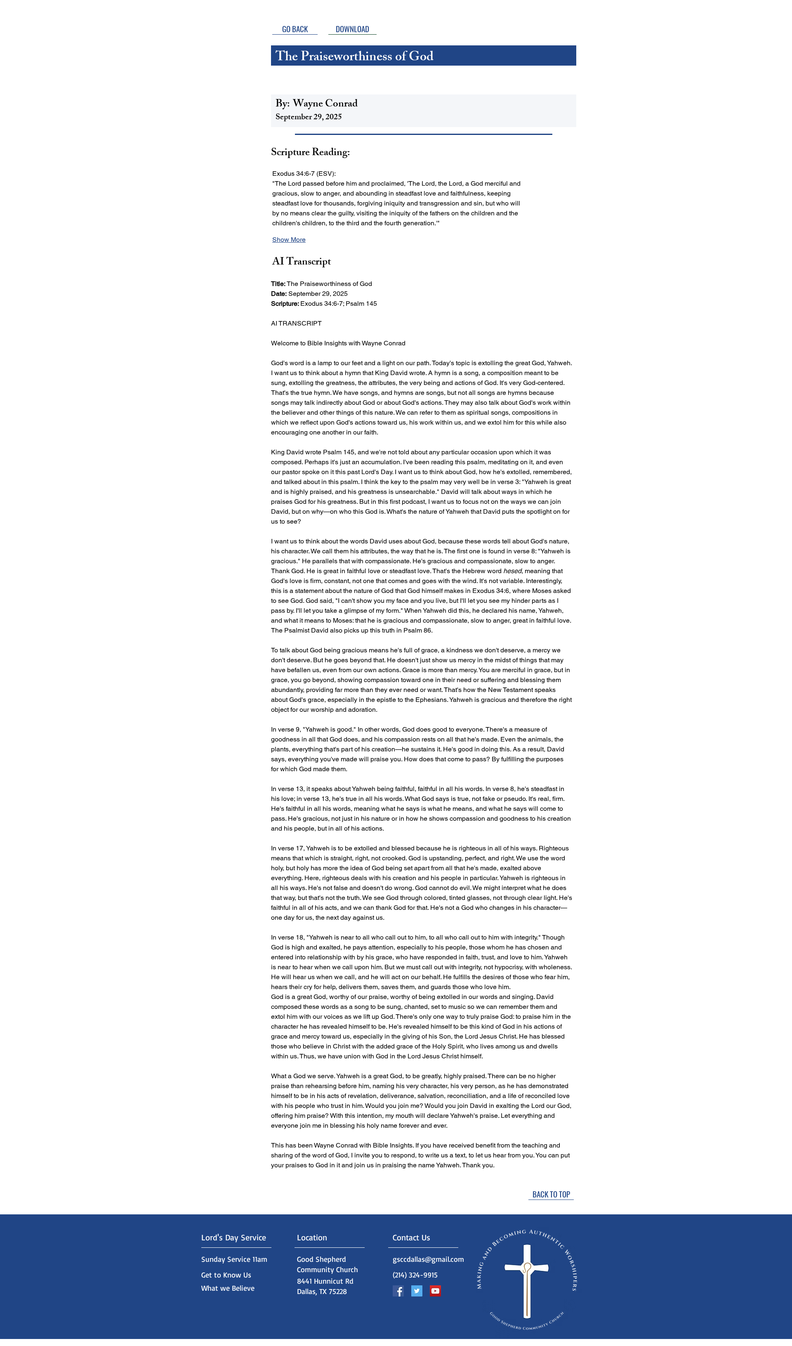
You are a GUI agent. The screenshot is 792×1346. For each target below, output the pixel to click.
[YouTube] (435, 1290)
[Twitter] (416, 1290)
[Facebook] (398, 1290)
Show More (289, 239)
